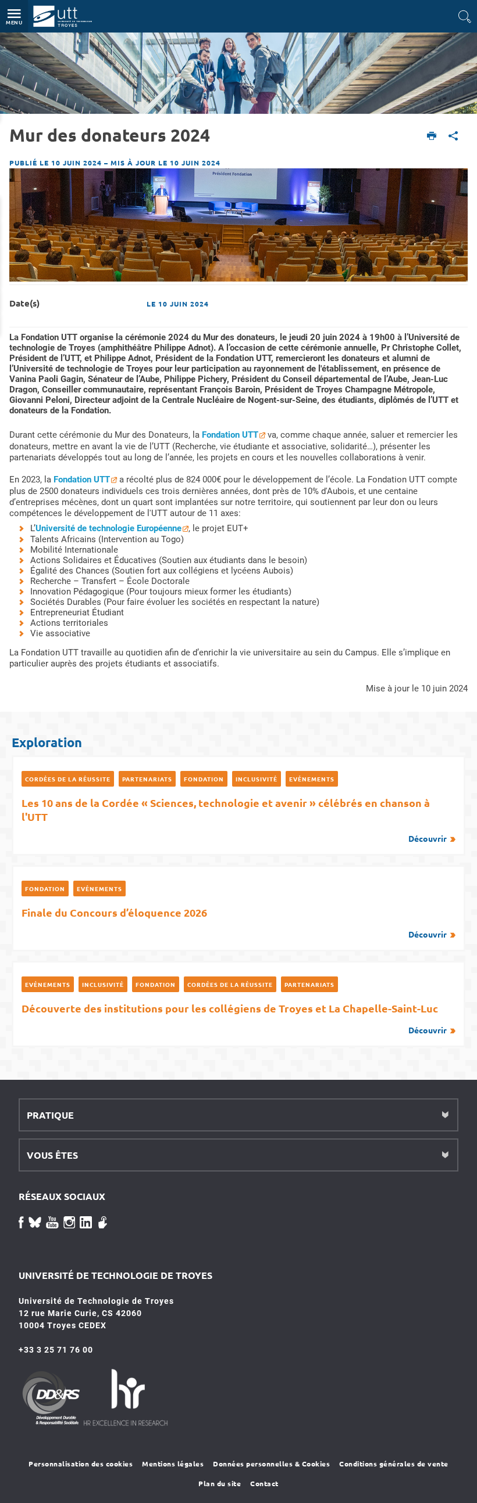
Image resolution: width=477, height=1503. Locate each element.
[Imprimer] (432, 136)
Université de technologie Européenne (108, 528)
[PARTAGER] (453, 137)
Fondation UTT (230, 435)
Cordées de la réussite (68, 778)
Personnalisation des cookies (81, 1463)
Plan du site (219, 1483)
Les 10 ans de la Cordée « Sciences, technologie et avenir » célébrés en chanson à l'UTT (234, 820)
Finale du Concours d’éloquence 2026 (234, 922)
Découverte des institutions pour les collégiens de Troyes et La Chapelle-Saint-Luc (234, 1018)
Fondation (204, 778)
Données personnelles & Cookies (271, 1463)
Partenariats (147, 778)
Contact (264, 1483)
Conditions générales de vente (393, 1463)
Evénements (311, 778)
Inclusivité (256, 778)
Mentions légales (173, 1463)
